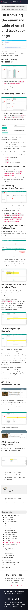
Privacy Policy (7, 604)
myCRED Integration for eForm (10, 562)
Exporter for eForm (7, 557)
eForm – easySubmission (9, 565)
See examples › (18, 585)
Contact (23, 604)
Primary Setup (9, 524)
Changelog (20, 593)
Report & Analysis (10, 549)
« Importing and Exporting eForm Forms (13, 499)
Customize (8, 593)
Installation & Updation (11, 521)
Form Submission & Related (16, 487)
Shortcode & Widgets (11, 532)
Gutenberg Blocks (10, 530)
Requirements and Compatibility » (14, 503)
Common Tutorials (10, 519)
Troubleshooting (9, 555)
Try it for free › (9, 585)
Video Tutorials (9, 517)
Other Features (9, 553)
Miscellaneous (6, 567)
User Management (10, 547)
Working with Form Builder (12, 526)
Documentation (19, 591)
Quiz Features (8, 540)
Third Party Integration (11, 538)
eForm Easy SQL (6, 560)
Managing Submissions (11, 544)
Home (3, 6)
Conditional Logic (10, 534)
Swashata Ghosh (5, 491)
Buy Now (6, 591)
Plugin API (7, 551)
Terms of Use (15, 604)
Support (12, 591)
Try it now (15, 1)
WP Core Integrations (11, 536)
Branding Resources (17, 602)
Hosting (14, 593)
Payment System (9, 528)
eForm (10, 606)
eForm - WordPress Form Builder (14, 6)
